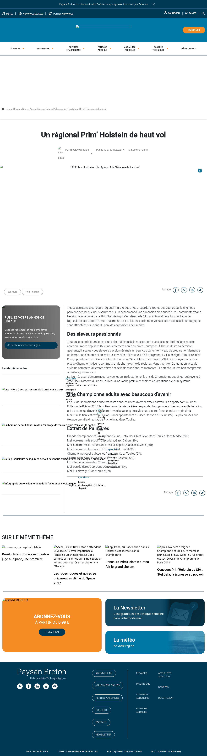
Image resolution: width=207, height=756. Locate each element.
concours (12, 291)
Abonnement (104, 673)
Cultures (73, 48)
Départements (188, 48)
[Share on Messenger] (184, 289)
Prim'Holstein (32, 291)
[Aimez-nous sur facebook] (28, 686)
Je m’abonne (52, 632)
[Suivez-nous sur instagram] (46, 686)
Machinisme (43, 48)
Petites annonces (107, 697)
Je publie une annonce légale (23, 345)
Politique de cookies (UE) (166, 751)
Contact (101, 722)
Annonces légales (107, 685)
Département (166, 698)
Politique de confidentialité (124, 751)
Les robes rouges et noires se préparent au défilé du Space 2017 (75, 578)
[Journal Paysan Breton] (103, 30)
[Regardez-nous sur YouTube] (55, 686)
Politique (102, 48)
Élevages (15, 48)
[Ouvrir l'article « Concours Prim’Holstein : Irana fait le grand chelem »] (129, 550)
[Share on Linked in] (192, 289)
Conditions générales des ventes (78, 751)
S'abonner (194, 30)
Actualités (129, 48)
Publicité (101, 710)
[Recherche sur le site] (203, 13)
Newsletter (103, 734)
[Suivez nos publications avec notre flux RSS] (20, 686)
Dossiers (158, 48)
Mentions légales (37, 751)
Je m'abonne (141, 4)
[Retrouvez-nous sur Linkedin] (37, 686)
